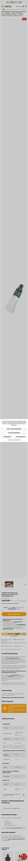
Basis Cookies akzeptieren (14, 429)
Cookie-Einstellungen (14, 432)
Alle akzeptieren (20, 436)
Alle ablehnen (7, 436)
